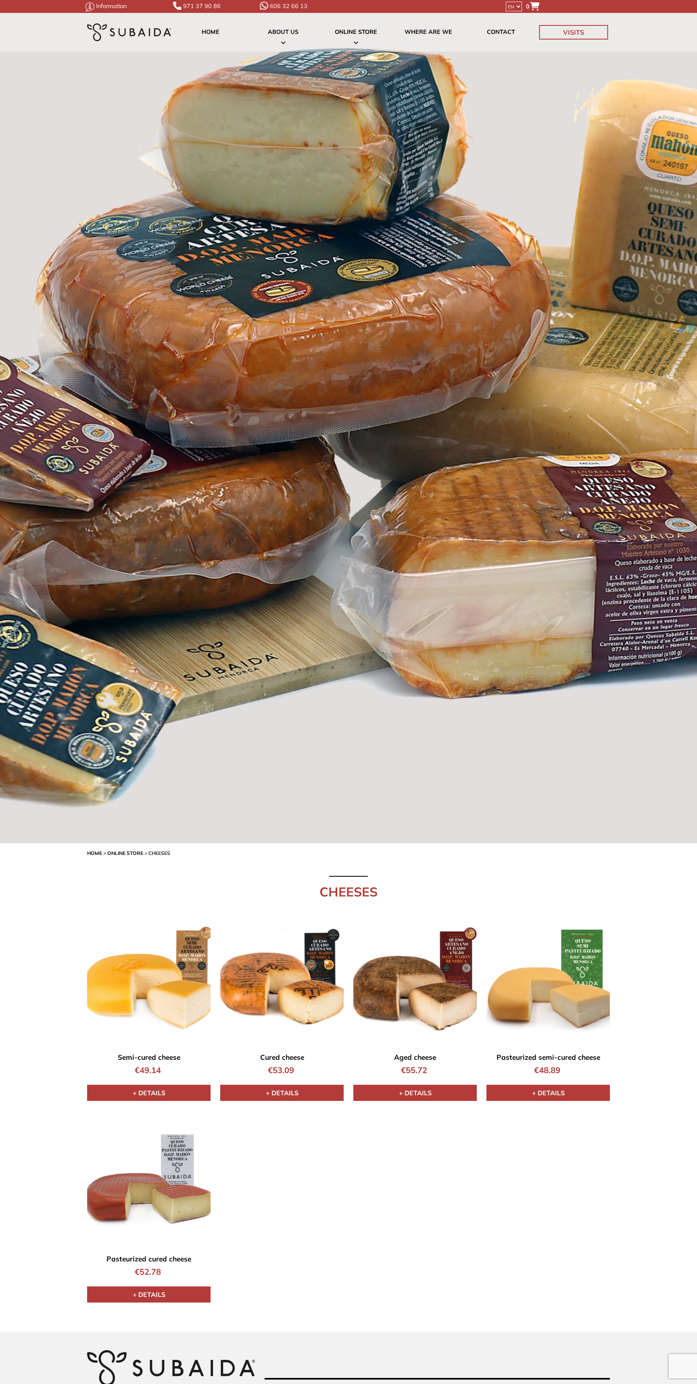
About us (283, 32)
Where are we (428, 32)
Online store (356, 32)
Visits (573, 32)
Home (210, 32)
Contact (501, 32)
